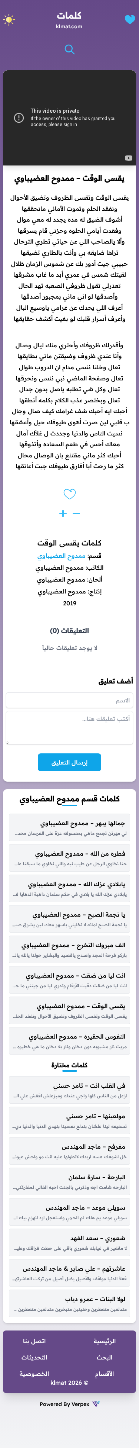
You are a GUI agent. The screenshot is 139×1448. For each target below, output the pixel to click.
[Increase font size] (63, 513)
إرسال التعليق (69, 762)
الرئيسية (105, 1341)
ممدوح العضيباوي (61, 555)
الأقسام (104, 1373)
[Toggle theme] (9, 20)
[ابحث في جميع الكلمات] (70, 49)
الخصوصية (34, 1373)
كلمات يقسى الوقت (69, 542)
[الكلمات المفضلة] (130, 19)
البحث (104, 1357)
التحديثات (34, 1357)
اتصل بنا (34, 1341)
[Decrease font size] (76, 513)
